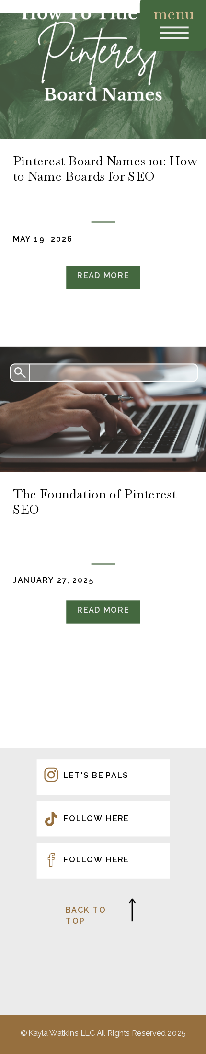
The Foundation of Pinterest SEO (94, 502)
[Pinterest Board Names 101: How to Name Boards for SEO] (103, 76)
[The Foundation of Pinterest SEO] (103, 409)
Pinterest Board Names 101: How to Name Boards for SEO (105, 168)
